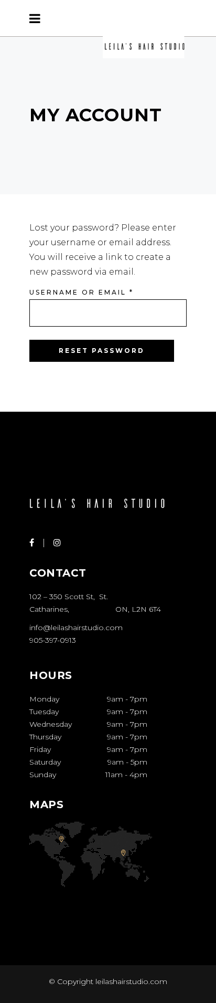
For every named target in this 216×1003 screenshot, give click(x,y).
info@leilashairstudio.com (76, 627)
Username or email (81, 292)
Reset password (102, 350)
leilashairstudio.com (130, 981)
